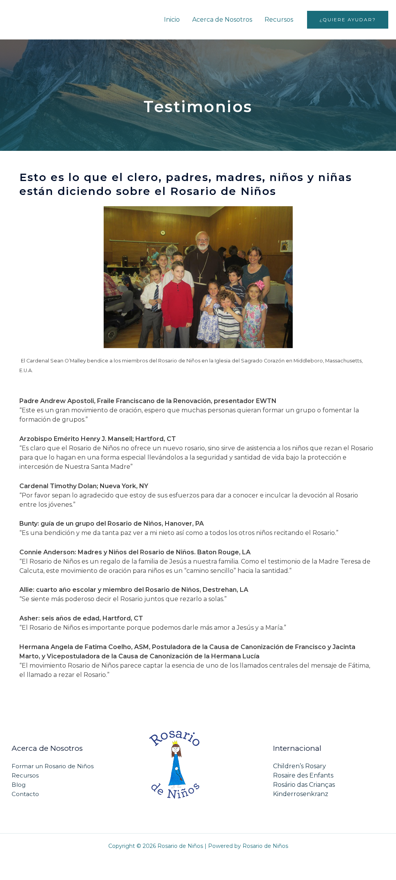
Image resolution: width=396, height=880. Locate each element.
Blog (19, 784)
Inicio (172, 19)
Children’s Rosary (299, 766)
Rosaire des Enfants (303, 775)
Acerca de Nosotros (222, 19)
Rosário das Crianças (304, 784)
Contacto (25, 794)
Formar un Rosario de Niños (53, 766)
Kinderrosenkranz (300, 794)
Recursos (279, 19)
